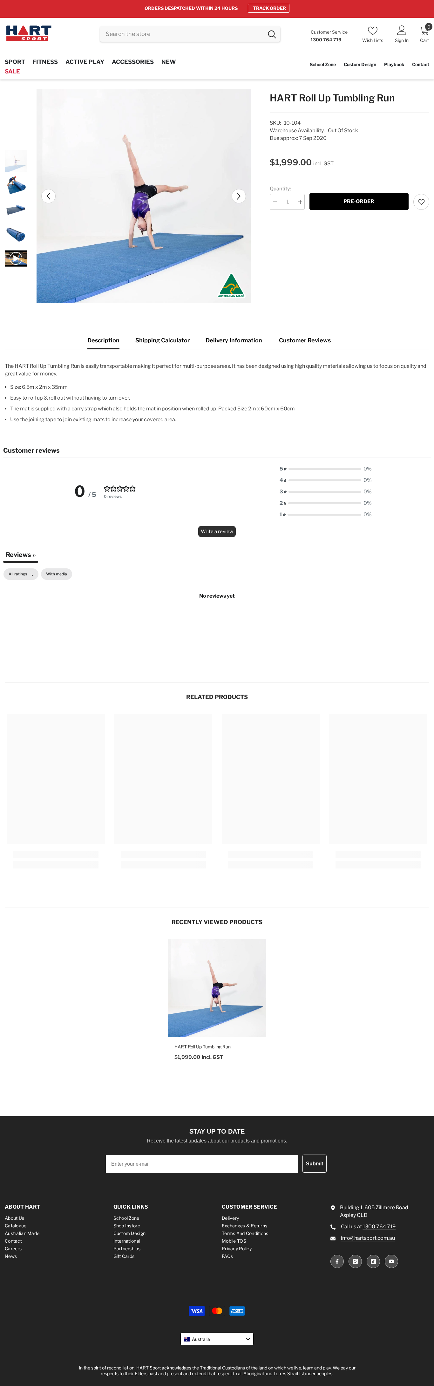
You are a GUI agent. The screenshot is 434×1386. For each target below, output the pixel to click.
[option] (217, 8)
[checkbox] (56, 574)
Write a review (217, 531)
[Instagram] (355, 1261)
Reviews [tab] (21, 555)
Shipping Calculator (162, 340)
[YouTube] (391, 1261)
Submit (314, 1163)
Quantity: (280, 189)
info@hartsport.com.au (368, 1238)
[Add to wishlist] (421, 202)
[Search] (190, 34)
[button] (48, 196)
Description (103, 340)
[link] (55, 854)
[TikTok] (373, 1261)
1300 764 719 (379, 1227)
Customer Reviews (305, 340)
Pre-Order (358, 201)
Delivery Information (234, 340)
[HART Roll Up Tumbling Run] (217, 988)
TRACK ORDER (269, 8)
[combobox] (182, 34)
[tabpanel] (217, 617)
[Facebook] (337, 1261)
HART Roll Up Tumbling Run (202, 1046)
